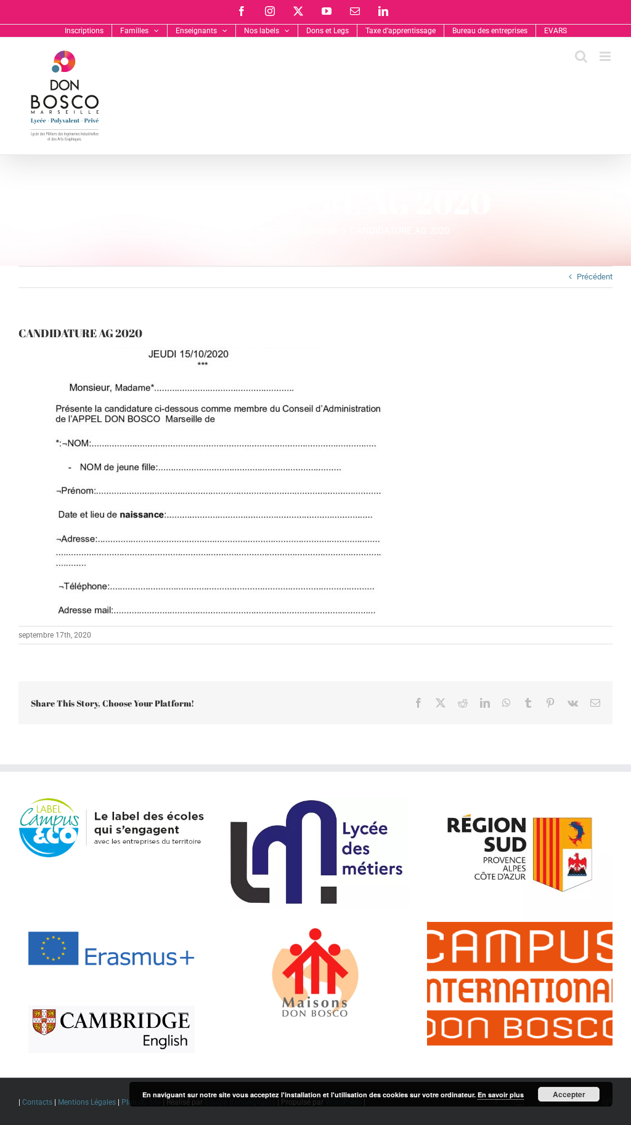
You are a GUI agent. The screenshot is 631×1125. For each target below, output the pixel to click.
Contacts (37, 1102)
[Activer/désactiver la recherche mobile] (581, 56)
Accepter (569, 1094)
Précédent (595, 276)
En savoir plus (501, 1094)
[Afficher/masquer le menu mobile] (606, 56)
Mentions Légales (87, 1102)
